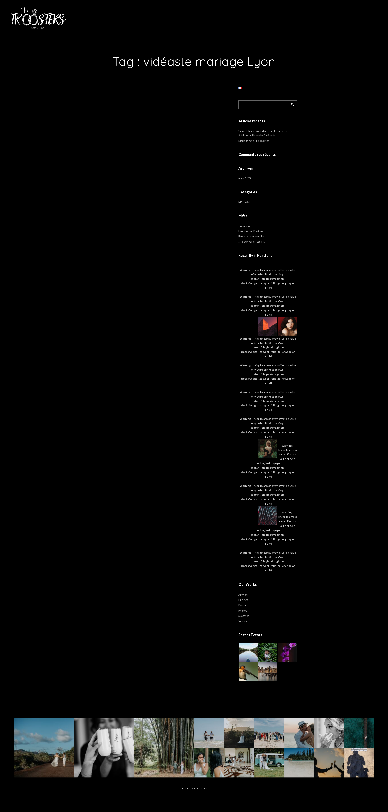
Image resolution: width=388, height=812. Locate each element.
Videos (242, 621)
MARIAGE (244, 202)
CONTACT (264, 16)
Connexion (244, 226)
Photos (242, 610)
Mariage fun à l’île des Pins (253, 140)
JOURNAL (245, 16)
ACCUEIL (123, 16)
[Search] (291, 104)
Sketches (243, 615)
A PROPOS (143, 16)
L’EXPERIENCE (167, 16)
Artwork (243, 594)
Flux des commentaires (252, 236)
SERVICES (225, 16)
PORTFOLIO (191, 16)
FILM (208, 16)
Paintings (243, 605)
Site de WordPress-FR (251, 241)
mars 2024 (244, 178)
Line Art (243, 599)
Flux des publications (250, 231)
